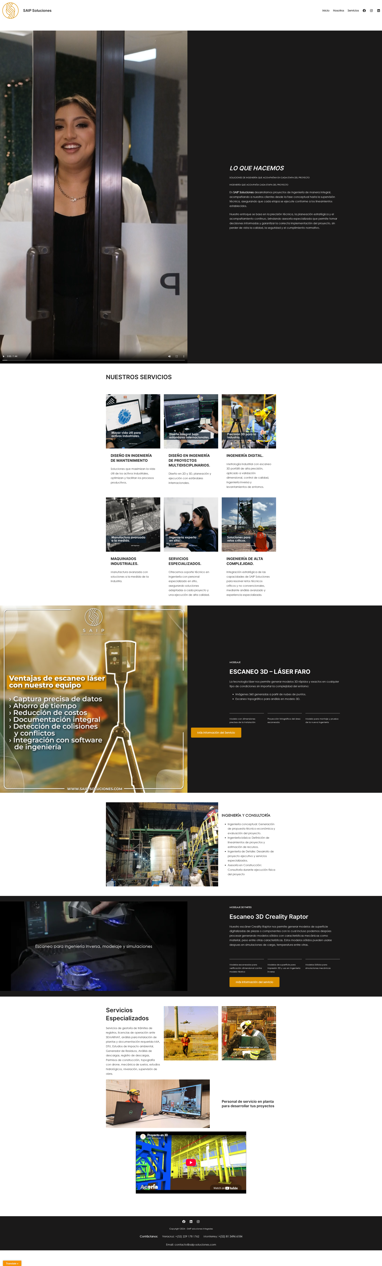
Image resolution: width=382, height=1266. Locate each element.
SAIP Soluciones (37, 10)
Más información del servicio (254, 982)
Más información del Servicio (216, 732)
